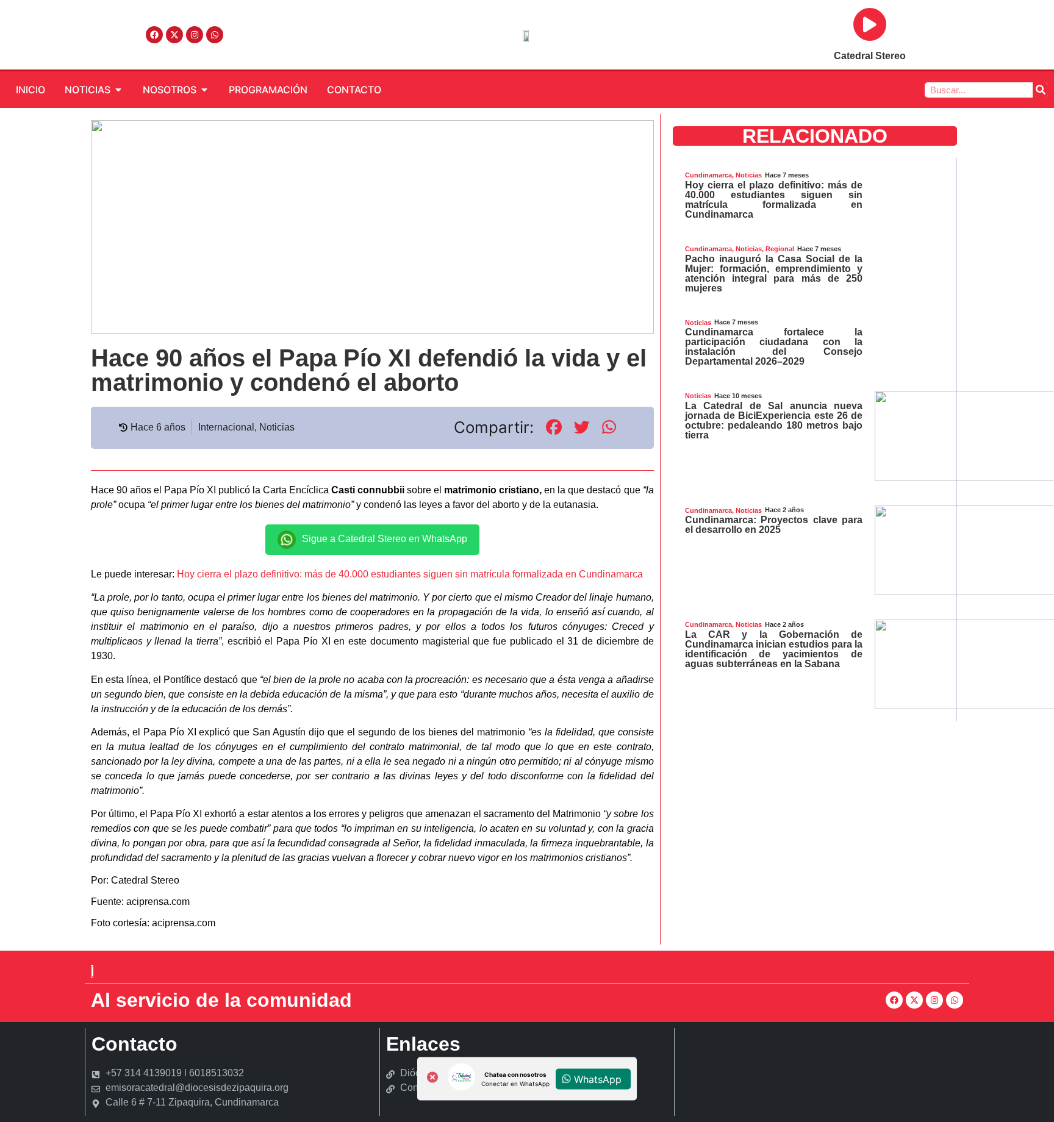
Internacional (226, 427)
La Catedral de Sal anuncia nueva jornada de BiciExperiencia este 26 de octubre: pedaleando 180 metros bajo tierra (774, 420)
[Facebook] (154, 34)
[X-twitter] (174, 34)
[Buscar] (1040, 90)
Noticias (277, 427)
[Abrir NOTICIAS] (118, 89)
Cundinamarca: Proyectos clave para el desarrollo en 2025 (774, 525)
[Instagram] (194, 34)
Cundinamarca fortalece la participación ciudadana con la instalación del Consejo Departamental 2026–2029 (774, 346)
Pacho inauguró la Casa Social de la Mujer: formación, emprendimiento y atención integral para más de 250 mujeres (774, 273)
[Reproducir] (869, 24)
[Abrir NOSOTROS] (204, 89)
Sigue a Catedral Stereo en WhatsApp (384, 539)
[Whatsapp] (214, 34)
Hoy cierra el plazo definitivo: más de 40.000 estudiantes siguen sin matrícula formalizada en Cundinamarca (410, 574)
